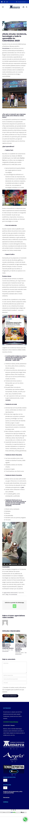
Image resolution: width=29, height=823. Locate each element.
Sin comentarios (13, 594)
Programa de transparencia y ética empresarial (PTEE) (12, 792)
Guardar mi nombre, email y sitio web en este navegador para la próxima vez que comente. (14, 689)
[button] (14, 544)
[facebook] (1, 1)
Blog (10, 12)
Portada (6, 12)
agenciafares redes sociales (10, 592)
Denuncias (6, 797)
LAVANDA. (8, 400)
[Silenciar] (22, 564)
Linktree (5, 802)
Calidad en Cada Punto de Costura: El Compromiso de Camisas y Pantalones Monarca (20, 647)
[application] (14, 544)
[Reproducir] (4, 564)
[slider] (13, 564)
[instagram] (4, 1)
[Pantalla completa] (24, 564)
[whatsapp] (7, 1)
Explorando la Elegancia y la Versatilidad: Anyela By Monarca (7, 646)
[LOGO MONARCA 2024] (15, 6)
